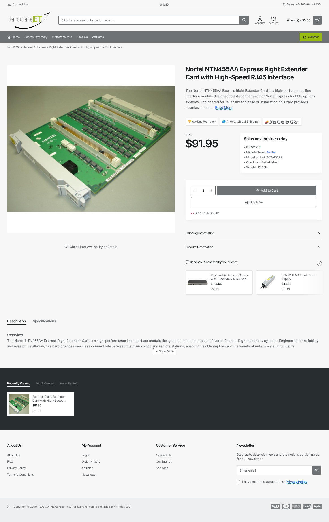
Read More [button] (224, 107)
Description (16, 321)
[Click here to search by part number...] (243, 20)
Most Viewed (45, 383)
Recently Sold (69, 383)
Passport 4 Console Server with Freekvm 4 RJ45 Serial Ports (230, 277)
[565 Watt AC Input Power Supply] (268, 282)
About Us (14, 445)
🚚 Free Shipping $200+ (282, 121)
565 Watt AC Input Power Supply (299, 277)
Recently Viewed (18, 383)
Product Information (199, 247)
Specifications (44, 321)
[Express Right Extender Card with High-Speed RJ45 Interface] (19, 404)
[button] (266, 190)
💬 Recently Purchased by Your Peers (211, 262)
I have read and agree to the (274, 481)
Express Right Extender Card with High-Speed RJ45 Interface (48, 399)
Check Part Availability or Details (93, 246)
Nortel (28, 47)
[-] (195, 190)
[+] (212, 190)
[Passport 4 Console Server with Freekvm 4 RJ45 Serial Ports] (198, 282)
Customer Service (170, 445)
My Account (91, 445)
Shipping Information (200, 233)
